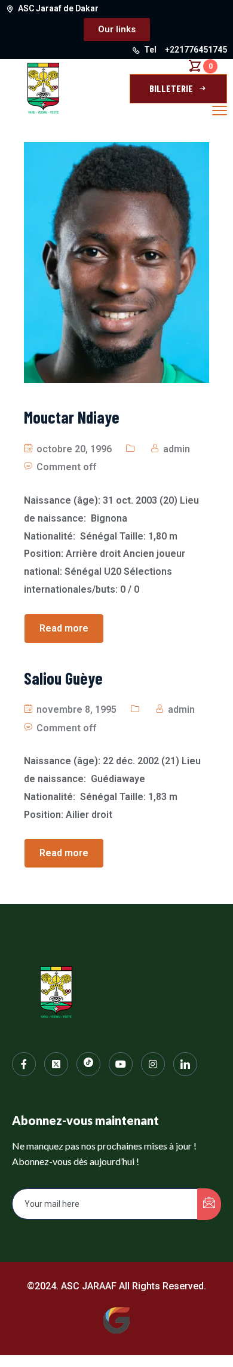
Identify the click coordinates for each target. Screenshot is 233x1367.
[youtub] (121, 1064)
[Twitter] (56, 1064)
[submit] (209, 1204)
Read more (63, 628)
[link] (185, 1064)
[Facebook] (24, 1064)
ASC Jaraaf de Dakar (58, 8)
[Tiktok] (88, 1064)
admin (176, 449)
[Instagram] (153, 1064)
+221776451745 (196, 49)
